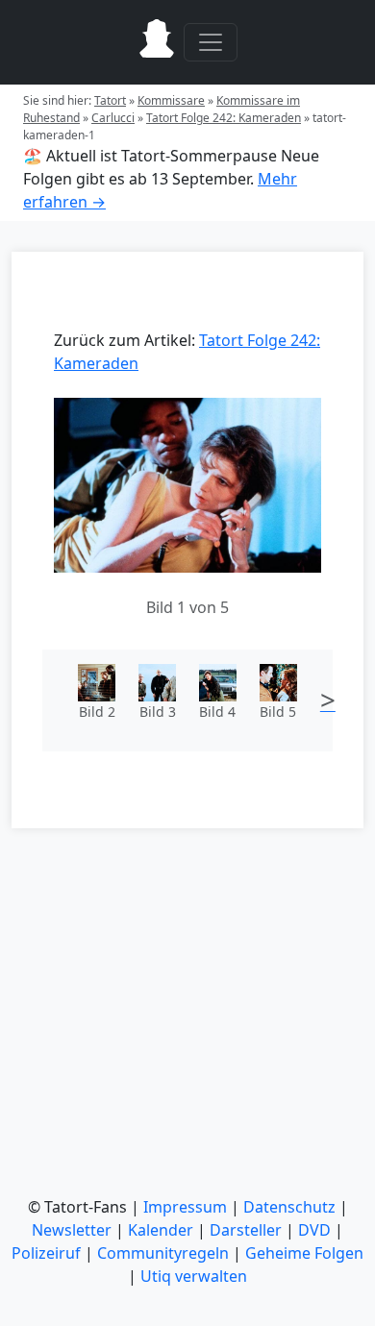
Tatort (110, 100)
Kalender (160, 1229)
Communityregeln (163, 1253)
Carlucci (113, 118)
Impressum (185, 1206)
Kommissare (171, 100)
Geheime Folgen (304, 1253)
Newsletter (72, 1229)
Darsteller (246, 1229)
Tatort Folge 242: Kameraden (223, 118)
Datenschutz (289, 1206)
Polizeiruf (46, 1253)
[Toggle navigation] (211, 42)
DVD (314, 1229)
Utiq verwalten (193, 1276)
